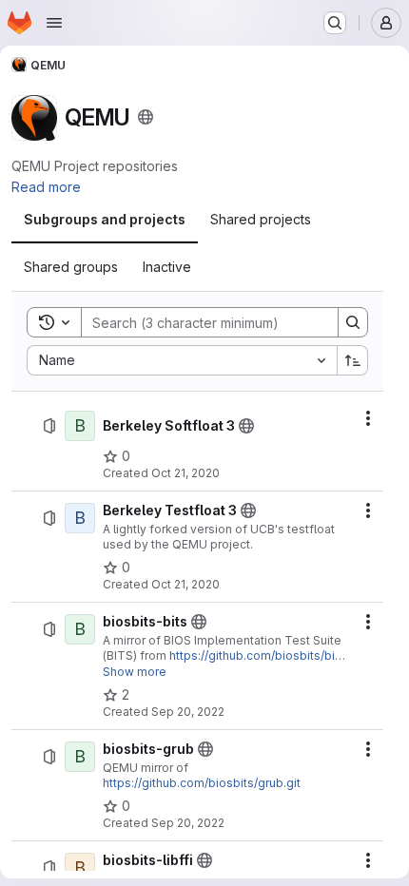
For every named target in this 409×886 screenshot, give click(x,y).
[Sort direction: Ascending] (353, 360)
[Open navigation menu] (54, 23)
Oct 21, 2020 (185, 473)
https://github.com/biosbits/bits (257, 655)
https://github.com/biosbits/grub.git (202, 783)
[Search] (353, 322)
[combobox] (182, 360)
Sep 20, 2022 (187, 711)
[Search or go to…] (334, 22)
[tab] (104, 219)
